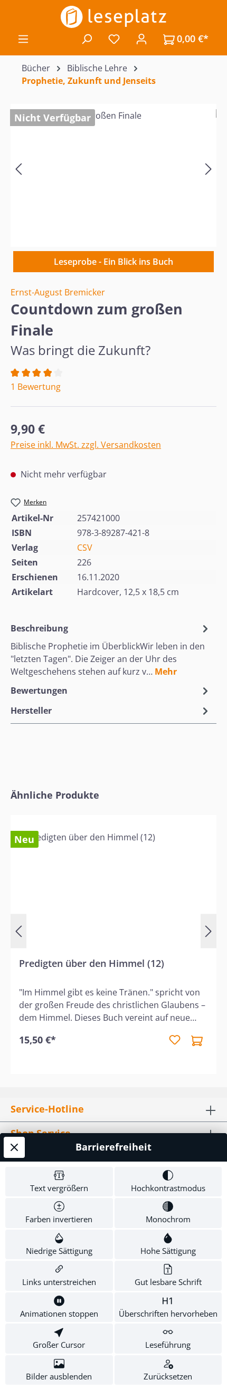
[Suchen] (86, 38)
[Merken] (175, 1040)
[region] (113, 168)
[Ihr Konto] (141, 38)
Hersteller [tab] (31, 710)
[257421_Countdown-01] (113, 168)
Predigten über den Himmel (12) (91, 963)
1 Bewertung (36, 386)
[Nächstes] (208, 168)
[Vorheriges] (18, 168)
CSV (84, 547)
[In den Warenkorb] (197, 1040)
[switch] (59, 1182)
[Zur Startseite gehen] (113, 17)
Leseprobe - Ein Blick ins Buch (113, 261)
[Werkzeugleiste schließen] (14, 1147)
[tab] (111, 649)
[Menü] (23, 38)
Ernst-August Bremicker (58, 292)
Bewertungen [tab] (39, 690)
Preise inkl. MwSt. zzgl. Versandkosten (86, 444)
